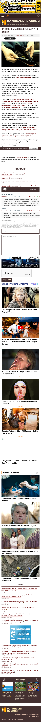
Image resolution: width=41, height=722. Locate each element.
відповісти (32, 196)
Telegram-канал (21, 157)
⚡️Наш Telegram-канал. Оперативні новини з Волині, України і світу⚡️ (7, 694)
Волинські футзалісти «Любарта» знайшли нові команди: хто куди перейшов (20, 671)
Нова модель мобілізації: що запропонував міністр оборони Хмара (17, 658)
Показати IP (4, 196)
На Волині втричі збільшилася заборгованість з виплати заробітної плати (19, 174)
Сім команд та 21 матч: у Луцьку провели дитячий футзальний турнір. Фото (33, 695)
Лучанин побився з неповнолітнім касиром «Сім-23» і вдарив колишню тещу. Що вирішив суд (18, 652)
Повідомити (33, 148)
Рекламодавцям (18, 719)
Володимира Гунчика (23, 77)
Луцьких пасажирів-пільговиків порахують (14, 181)
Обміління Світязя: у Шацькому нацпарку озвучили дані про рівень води (19, 665)
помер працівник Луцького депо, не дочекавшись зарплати (18, 135)
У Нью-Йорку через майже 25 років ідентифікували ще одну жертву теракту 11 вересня (19, 614)
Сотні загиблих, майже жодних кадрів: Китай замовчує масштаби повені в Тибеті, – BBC (19, 646)
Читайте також (20, 169)
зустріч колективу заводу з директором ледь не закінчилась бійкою (19, 129)
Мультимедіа (20, 680)
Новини (20, 584)
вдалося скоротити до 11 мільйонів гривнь (16, 104)
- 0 (39, 196)
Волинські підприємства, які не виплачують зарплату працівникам (18, 186)
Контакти (10, 719)
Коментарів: (20, 35)
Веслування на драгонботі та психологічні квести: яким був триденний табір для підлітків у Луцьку (20, 696)
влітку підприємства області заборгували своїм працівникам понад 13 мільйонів (19, 100)
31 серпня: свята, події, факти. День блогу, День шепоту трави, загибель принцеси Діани (19, 602)
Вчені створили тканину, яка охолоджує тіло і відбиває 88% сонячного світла (19, 589)
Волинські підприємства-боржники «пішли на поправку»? (16, 178)
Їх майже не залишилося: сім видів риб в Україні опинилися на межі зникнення (17, 595)
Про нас (3, 719)
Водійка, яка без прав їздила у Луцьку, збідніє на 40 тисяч (18, 608)
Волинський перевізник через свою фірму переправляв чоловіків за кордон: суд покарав (19, 621)
